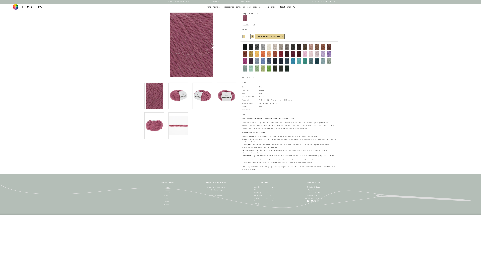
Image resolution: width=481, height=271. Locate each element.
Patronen (167, 196)
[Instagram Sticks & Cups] (318, 201)
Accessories (167, 193)
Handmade (167, 204)
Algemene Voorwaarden (216, 193)
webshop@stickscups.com (313, 198)
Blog (273, 7)
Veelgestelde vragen (216, 190)
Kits (167, 198)
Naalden (167, 190)
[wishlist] (331, 1)
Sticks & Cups (30, 7)
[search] (294, 7)
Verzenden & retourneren (216, 187)
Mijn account (323, 1)
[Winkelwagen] (334, 1)
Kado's (167, 201)
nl (313, 2)
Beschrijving (246, 78)
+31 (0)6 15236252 (314, 195)
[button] (212, 46)
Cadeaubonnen (284, 7)
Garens (167, 187)
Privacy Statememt (216, 196)
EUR (317, 2)
